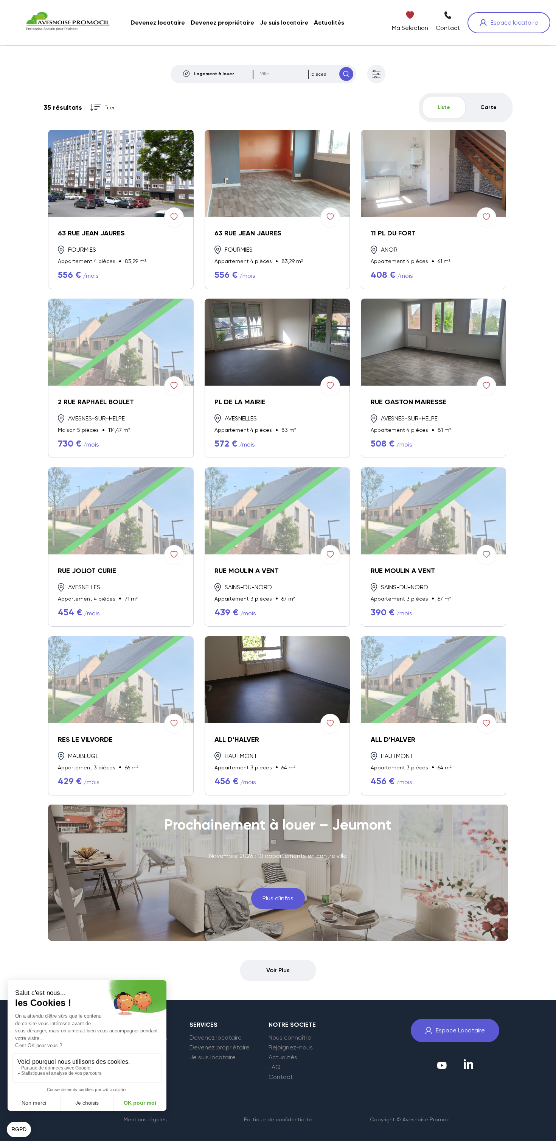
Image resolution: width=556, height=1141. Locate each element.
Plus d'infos (278, 898)
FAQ (275, 1067)
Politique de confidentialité (278, 1119)
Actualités (283, 1057)
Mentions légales (145, 1119)
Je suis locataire (212, 1057)
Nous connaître (290, 1038)
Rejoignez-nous (291, 1047)
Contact (281, 1077)
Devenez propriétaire (219, 1047)
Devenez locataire (215, 1038)
